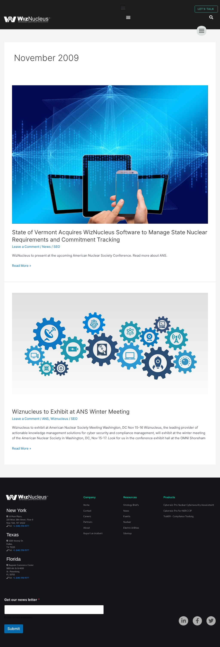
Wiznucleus (59, 419)
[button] (123, 7)
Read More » (21, 265)
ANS (45, 419)
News (46, 247)
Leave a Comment (25, 247)
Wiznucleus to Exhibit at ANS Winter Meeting (71, 411)
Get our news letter (22, 600)
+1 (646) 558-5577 (21, 526)
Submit (14, 629)
